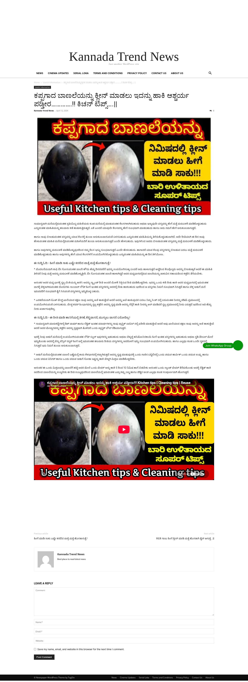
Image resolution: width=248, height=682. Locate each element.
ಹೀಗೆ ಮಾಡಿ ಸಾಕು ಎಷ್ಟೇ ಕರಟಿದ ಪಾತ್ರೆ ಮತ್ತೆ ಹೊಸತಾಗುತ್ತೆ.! (80, 263)
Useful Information (51, 82)
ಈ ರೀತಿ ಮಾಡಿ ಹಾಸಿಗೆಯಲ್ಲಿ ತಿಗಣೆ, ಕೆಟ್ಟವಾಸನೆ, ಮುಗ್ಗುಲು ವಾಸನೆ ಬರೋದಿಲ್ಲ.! (90, 317)
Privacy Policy (137, 73)
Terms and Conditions (108, 73)
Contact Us (158, 73)
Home (37, 82)
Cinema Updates (58, 73)
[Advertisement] (101, 23)
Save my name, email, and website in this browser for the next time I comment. (80, 649)
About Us (177, 73)
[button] (210, 73)
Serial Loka (81, 73)
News (39, 73)
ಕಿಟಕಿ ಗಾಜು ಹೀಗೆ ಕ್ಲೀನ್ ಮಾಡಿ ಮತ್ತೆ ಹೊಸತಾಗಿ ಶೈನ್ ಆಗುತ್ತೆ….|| (185, 538)
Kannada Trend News (44, 110)
